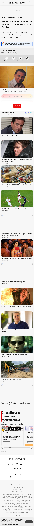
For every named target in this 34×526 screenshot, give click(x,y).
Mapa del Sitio (17, 468)
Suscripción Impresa (17, 471)
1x (30, 109)
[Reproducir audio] (4, 107)
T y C (17, 450)
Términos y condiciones (17, 485)
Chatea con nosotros (18, 477)
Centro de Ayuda (17, 489)
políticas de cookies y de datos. (10, 524)
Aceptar (29, 522)
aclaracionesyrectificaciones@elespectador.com (17, 505)
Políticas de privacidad (17, 487)
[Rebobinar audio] (25, 109)
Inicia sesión (6, 441)
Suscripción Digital (17, 474)
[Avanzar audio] (27, 109)
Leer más (17, 106)
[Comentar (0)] (20, 58)
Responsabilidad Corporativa (17, 482)
